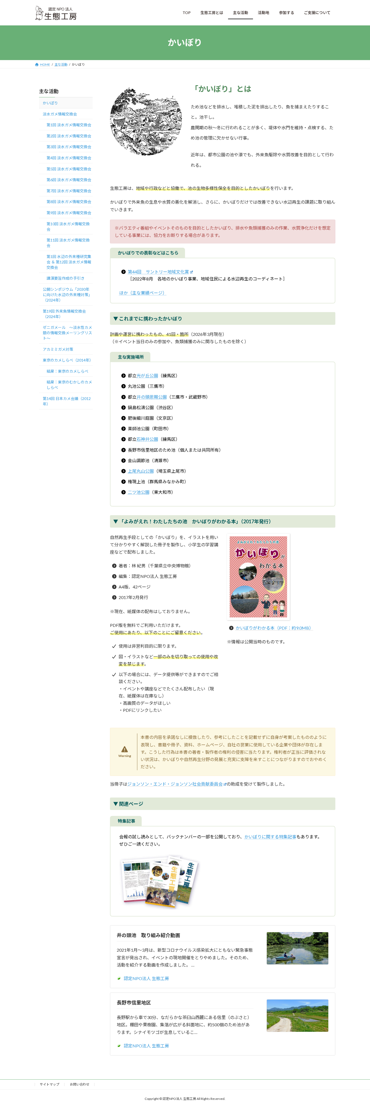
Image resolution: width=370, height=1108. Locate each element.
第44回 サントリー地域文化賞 (158, 271)
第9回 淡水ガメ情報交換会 (69, 212)
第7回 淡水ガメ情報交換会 (69, 190)
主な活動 (49, 91)
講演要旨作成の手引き (66, 278)
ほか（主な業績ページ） (143, 292)
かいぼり (50, 103)
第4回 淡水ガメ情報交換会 (69, 158)
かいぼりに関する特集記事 (270, 836)
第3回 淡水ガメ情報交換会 (69, 146)
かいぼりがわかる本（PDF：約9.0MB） (274, 627)
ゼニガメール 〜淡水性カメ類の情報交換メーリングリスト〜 (67, 332)
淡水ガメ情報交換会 (60, 113)
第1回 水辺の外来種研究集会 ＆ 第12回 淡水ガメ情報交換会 (69, 261)
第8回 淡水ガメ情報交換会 (69, 201)
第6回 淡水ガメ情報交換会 (69, 179)
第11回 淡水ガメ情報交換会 (68, 243)
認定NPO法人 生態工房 (146, 978)
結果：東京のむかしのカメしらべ (69, 385)
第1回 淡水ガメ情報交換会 (69, 125)
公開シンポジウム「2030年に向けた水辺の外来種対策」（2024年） (67, 294)
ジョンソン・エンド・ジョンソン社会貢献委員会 (175, 783)
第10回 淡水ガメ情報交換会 (68, 226)
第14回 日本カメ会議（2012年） (67, 401)
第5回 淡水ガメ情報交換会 (69, 168)
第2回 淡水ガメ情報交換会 (69, 135)
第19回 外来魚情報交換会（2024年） (64, 314)
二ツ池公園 (139, 492)
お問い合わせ (79, 1084)
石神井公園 (147, 439)
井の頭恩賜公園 (152, 396)
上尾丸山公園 (141, 471)
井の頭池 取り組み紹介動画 (148, 935)
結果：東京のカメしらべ (67, 371)
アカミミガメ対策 (58, 349)
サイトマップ (49, 1084)
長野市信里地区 (134, 1003)
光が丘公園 (147, 375)
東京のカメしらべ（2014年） (68, 360)
